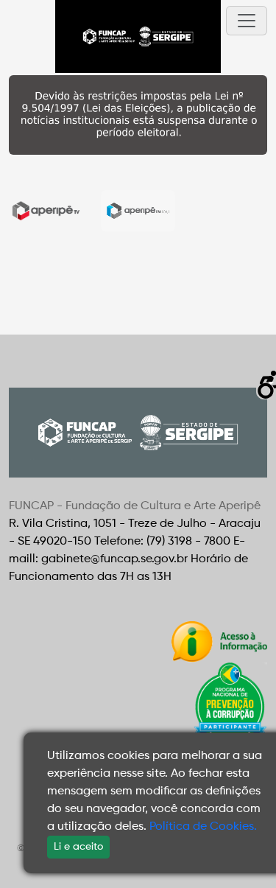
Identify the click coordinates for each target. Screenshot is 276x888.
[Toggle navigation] (246, 20)
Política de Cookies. (203, 827)
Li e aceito (78, 847)
